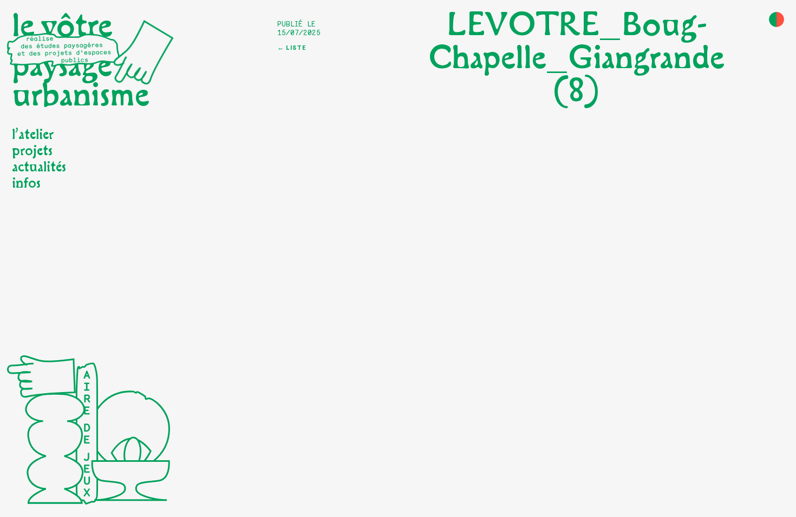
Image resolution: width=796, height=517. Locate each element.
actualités (39, 167)
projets (32, 150)
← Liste (291, 48)
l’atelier (33, 134)
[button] (776, 19)
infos (26, 183)
